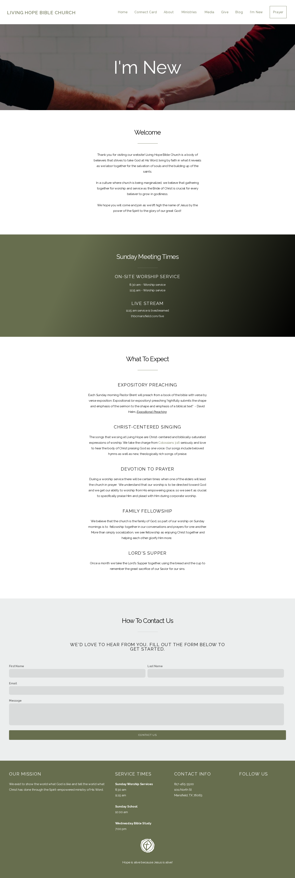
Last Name (155, 666)
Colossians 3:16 (169, 443)
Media (209, 12)
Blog (239, 12)
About (169, 12)
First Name (16, 666)
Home (123, 12)
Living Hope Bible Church (41, 12)
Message (15, 700)
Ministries (189, 12)
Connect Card (145, 12)
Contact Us (147, 734)
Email (13, 683)
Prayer (278, 12)
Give (224, 12)
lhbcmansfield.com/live (147, 316)
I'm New (256, 12)
